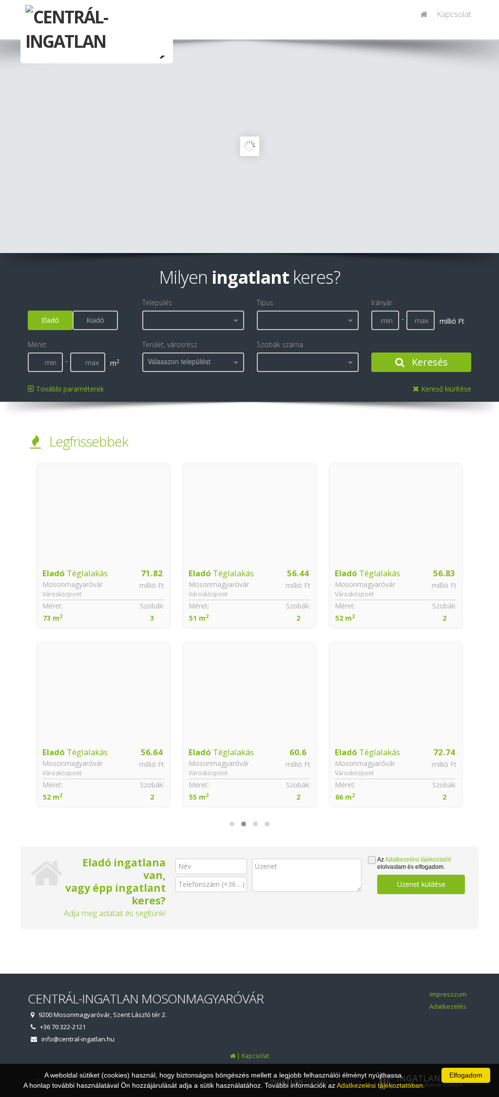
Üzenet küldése (421, 884)
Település (157, 302)
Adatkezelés (447, 1006)
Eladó (50, 320)
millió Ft (151, 585)
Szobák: (152, 605)
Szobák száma (280, 344)
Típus (265, 302)
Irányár (381, 302)
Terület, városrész (169, 344)
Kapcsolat (454, 14)
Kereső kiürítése (445, 388)
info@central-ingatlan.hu (78, 1039)
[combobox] (193, 320)
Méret (37, 344)
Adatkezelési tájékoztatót (418, 859)
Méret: (52, 605)
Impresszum (448, 994)
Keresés (428, 362)
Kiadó (95, 320)
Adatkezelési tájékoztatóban (380, 1085)
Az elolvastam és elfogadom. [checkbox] (414, 863)
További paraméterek (69, 388)
